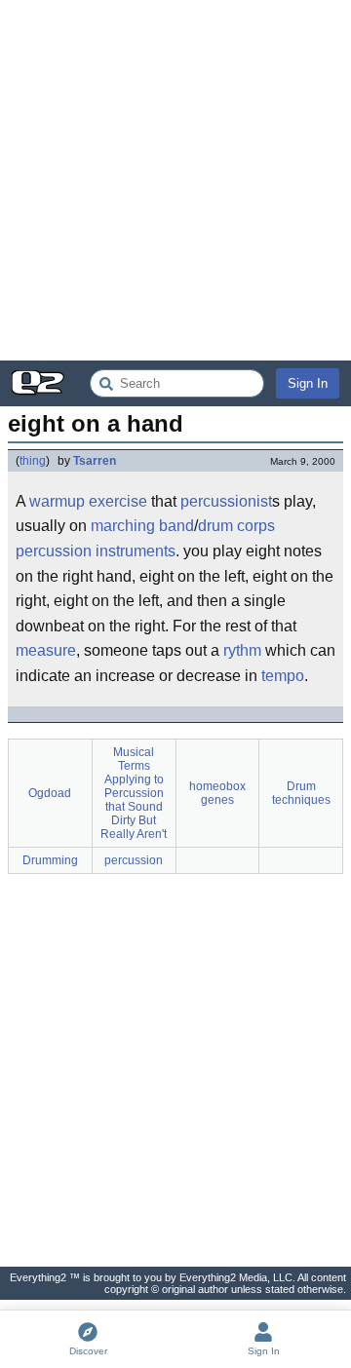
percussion (133, 860)
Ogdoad (49, 793)
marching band (142, 525)
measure (46, 650)
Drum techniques (301, 793)
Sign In (308, 383)
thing (33, 461)
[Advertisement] (175, 180)
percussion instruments (96, 551)
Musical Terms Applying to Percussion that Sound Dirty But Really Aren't (133, 793)
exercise (118, 501)
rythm (242, 650)
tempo (282, 675)
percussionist (226, 501)
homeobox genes (217, 793)
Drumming (50, 860)
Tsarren (94, 461)
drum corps (236, 525)
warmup (57, 501)
